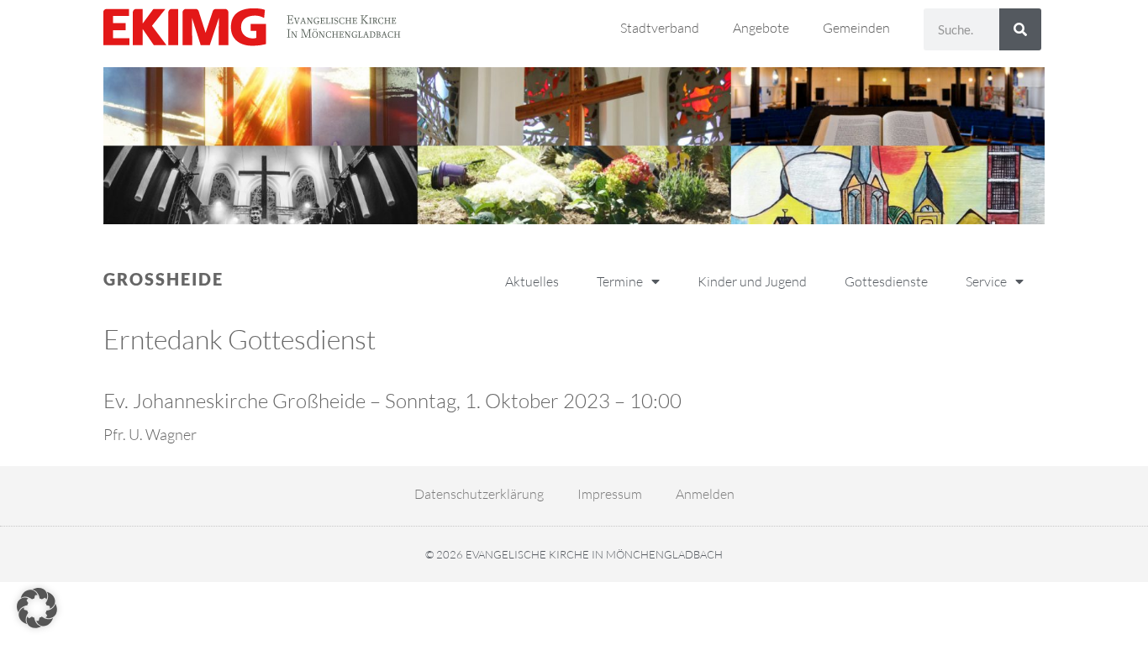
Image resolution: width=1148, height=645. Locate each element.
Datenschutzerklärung (479, 493)
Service (986, 281)
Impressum (609, 493)
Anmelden (705, 493)
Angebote (761, 27)
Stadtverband (659, 27)
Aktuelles (532, 281)
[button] (37, 608)
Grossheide (163, 279)
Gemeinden (856, 27)
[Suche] (1020, 29)
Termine (620, 281)
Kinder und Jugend (752, 281)
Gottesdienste (886, 281)
